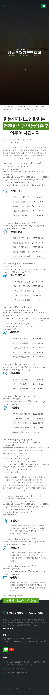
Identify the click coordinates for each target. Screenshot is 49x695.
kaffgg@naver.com (19, 673)
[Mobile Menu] (43, 6)
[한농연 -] (9, 6)
